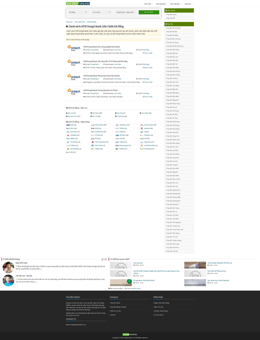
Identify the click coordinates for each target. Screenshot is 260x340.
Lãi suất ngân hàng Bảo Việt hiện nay (219, 263)
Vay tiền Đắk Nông (173, 93)
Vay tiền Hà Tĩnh (172, 118)
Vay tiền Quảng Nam (173, 193)
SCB (96, 138)
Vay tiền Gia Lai (172, 107)
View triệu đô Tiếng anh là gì (216, 271)
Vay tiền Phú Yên (172, 186)
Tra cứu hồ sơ (158, 315)
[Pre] (102, 259)
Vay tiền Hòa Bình (173, 132)
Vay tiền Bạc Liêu (172, 57)
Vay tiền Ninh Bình (173, 175)
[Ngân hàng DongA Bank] (74, 48)
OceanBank (74, 142)
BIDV (72, 128)
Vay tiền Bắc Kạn (172, 53)
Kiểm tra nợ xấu (116, 311)
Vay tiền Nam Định (173, 168)
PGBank (73, 145)
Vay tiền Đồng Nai (173, 100)
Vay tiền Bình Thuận (173, 75)
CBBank (122, 142)
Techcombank (148, 125)
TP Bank (98, 135)
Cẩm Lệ (70, 113)
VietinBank (122, 125)
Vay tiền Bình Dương (173, 39)
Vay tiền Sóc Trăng (173, 208)
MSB (96, 128)
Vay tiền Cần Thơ (172, 82)
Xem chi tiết (148, 53)
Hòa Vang (120, 113)
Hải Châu (95, 113)
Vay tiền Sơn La (172, 211)
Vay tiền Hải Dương (173, 121)
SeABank (147, 135)
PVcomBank (148, 149)
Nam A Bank (99, 145)
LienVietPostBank (149, 145)
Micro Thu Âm (158, 307)
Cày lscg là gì (137, 263)
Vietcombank (99, 125)
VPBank (122, 128)
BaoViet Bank (74, 149)
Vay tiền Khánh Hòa (173, 139)
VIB (145, 131)
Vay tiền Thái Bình (173, 219)
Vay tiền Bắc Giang (173, 49)
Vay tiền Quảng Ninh (173, 201)
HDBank (97, 149)
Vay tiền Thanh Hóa (173, 226)
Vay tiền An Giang (172, 42)
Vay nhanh (160, 4)
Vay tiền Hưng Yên (173, 136)
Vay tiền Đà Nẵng (172, 35)
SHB (120, 138)
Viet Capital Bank (100, 142)
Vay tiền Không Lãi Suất (118, 307)
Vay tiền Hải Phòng (173, 125)
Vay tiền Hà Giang (173, 111)
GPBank (122, 149)
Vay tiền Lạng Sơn (173, 157)
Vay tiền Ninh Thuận (173, 179)
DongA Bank (95, 50)
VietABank (73, 135)
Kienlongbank (123, 145)
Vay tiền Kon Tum (172, 147)
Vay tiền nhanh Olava (161, 311)
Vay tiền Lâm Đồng (173, 154)
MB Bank (122, 135)
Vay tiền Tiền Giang (173, 233)
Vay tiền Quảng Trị (173, 204)
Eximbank (73, 131)
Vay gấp (147, 4)
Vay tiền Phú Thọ (172, 183)
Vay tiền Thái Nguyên (174, 222)
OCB (145, 138)
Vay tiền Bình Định (173, 67)
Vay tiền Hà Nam (172, 114)
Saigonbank (148, 142)
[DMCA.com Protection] (130, 334)
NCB (71, 152)
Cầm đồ (188, 4)
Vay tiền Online (136, 288)
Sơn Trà (94, 116)
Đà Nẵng (146, 50)
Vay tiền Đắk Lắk (172, 89)
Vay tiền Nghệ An (172, 172)
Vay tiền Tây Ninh (172, 215)
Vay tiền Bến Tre (172, 64)
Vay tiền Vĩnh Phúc (173, 247)
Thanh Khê (120, 116)
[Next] (105, 259)
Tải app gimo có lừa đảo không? (144, 280)
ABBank (72, 138)
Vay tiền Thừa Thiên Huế (175, 229)
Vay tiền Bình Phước (173, 71)
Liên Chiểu (117, 50)
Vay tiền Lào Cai (172, 161)
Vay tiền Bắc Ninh (172, 60)
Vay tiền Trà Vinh (172, 237)
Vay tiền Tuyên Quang (174, 240)
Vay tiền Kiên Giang (173, 143)
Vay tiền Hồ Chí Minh (174, 28)
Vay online (175, 4)
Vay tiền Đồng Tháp (173, 103)
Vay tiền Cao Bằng (173, 85)
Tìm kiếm (149, 12)
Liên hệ (113, 315)
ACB (71, 125)
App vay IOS (171, 18)
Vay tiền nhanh (172, 14)
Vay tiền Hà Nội (172, 31)
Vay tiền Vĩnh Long (173, 244)
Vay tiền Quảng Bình (173, 190)
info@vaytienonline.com (78, 324)
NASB (121, 131)
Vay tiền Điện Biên (173, 96)
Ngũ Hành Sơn (72, 116)
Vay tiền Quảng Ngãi (173, 197)
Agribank (147, 128)
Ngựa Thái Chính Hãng (161, 303)
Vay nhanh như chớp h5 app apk (218, 280)
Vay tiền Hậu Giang (173, 129)
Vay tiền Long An (172, 165)
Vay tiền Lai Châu (172, 150)
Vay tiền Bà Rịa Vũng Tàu (175, 46)
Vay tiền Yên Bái (172, 251)
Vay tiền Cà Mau (172, 78)
